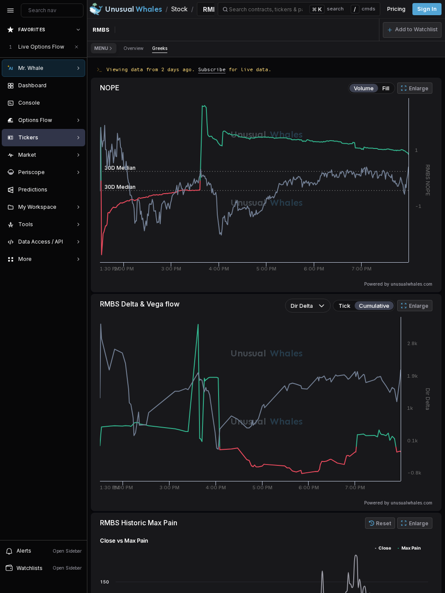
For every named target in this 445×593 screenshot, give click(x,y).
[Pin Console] (76, 103)
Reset (383, 523)
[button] (412, 30)
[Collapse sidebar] (10, 10)
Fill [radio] (385, 88)
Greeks (159, 48)
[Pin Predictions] (76, 189)
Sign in (427, 9)
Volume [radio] (364, 88)
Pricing (396, 9)
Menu (101, 48)
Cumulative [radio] (374, 305)
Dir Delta (302, 306)
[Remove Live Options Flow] (76, 47)
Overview (133, 48)
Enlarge (418, 88)
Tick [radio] (344, 305)
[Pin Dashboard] (76, 85)
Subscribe (212, 69)
